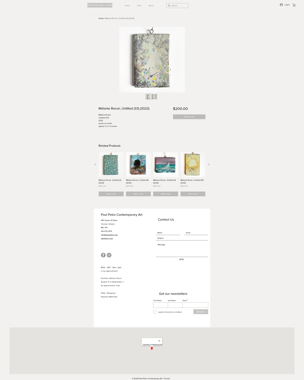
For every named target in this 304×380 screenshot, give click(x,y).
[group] (152, 174)
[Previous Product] (95, 164)
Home (101, 18)
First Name (157, 300)
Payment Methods (109, 297)
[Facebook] (103, 255)
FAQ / (104, 293)
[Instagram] (109, 255)
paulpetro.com (107, 238)
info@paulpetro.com (109, 235)
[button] (294, 5)
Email (185, 300)
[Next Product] (208, 164)
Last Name (172, 300)
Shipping (111, 293)
